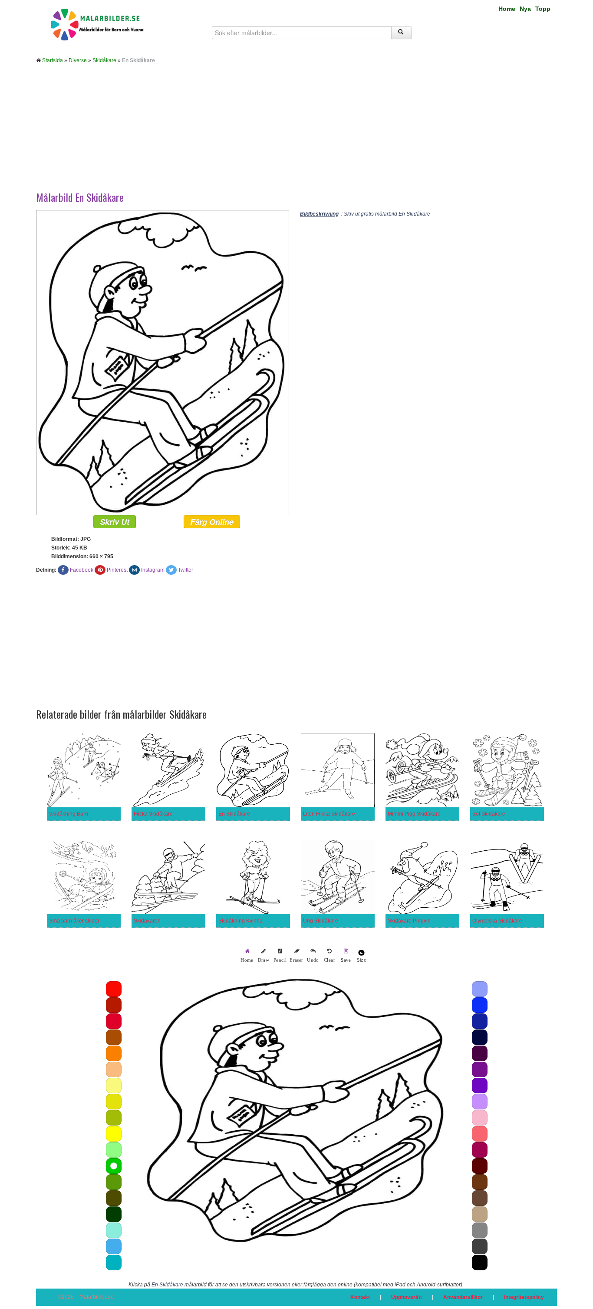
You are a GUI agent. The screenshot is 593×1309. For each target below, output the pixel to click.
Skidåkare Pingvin (409, 921)
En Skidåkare (234, 814)
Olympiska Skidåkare (497, 921)
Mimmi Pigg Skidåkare (414, 814)
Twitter (185, 570)
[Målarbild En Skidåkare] (162, 362)
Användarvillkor (463, 1297)
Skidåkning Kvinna (240, 921)
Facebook (81, 570)
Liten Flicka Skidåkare (329, 814)
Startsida (52, 60)
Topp (542, 8)
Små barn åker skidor (74, 921)
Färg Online (212, 521)
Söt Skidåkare (488, 814)
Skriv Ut (114, 521)
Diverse (78, 60)
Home (506, 8)
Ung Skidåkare (320, 921)
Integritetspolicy (524, 1297)
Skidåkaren (147, 921)
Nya (525, 8)
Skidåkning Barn (68, 814)
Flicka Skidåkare (153, 814)
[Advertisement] (296, 134)
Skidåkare (104, 60)
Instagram (153, 570)
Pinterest (117, 570)
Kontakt (360, 1297)
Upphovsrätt (406, 1297)
